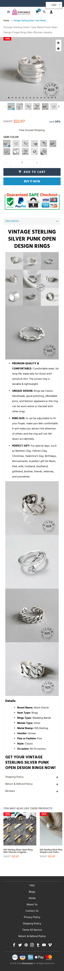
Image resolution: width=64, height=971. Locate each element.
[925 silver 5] (16, 143)
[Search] (44, 12)
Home (32, 898)
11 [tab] (44, 97)
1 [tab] (8, 97)
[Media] (58, 48)
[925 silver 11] (25, 151)
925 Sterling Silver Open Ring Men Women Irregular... (18, 851)
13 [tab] (51, 97)
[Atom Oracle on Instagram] (32, 946)
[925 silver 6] (52, 143)
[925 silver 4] (6, 143)
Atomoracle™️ (29, 964)
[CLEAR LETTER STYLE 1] (43, 151)
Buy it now (32, 182)
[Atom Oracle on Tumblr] (38, 946)
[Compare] (58, 42)
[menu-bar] (7, 12)
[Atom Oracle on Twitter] (20, 946)
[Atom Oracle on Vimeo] (50, 946)
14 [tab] (55, 97)
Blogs (32, 892)
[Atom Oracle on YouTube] (44, 946)
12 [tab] (48, 97)
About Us (32, 904)
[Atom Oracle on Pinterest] (26, 946)
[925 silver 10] (16, 151)
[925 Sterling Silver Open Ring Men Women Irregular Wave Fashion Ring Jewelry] (19, 828)
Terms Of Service (32, 930)
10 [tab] (41, 97)
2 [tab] (12, 97)
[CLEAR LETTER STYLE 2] (34, 151)
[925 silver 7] (6, 151)
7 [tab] (30, 97)
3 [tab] (16, 97)
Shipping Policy (14, 777)
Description (12, 221)
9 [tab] (37, 97)
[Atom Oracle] (21, 12)
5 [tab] (23, 97)
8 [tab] (33, 97)
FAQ (32, 885)
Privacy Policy (32, 917)
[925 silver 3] (25, 143)
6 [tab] (26, 97)
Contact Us (32, 911)
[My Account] (50, 12)
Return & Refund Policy (19, 784)
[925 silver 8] (34, 143)
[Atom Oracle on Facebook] (14, 946)
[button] (5, 106)
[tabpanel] (32, 69)
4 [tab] (19, 97)
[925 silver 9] (43, 143)
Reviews (10, 791)
